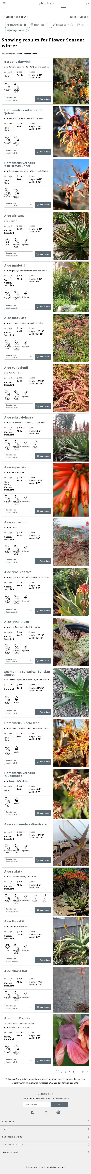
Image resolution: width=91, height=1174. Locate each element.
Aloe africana (14, 216)
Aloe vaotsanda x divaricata (25, 824)
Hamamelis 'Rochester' (22, 723)
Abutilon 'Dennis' (17, 1018)
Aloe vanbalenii (16, 368)
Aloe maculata (15, 318)
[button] (3, 25)
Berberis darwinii (17, 62)
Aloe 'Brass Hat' (16, 971)
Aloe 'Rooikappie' (17, 572)
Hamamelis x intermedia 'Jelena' (23, 111)
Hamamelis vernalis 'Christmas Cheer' (19, 164)
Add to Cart (45, 99)
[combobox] (18, 99)
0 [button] (87, 2)
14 (83, 1071)
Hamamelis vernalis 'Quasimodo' (19, 774)
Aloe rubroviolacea (18, 417)
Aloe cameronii (15, 522)
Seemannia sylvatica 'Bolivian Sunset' (27, 672)
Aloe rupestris (15, 467)
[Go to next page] (87, 1071)
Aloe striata (13, 871)
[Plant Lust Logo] (46, 3)
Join (59, 1104)
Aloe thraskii (14, 921)
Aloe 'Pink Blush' (17, 622)
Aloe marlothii (15, 265)
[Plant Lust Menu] (4, 3)
